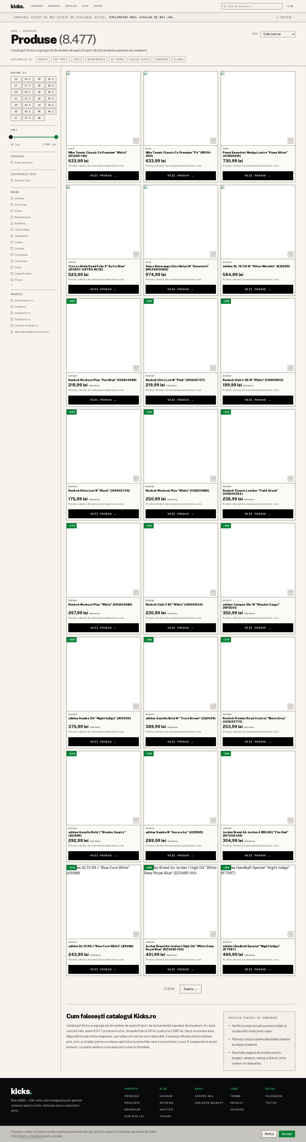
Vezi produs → (103, 175)
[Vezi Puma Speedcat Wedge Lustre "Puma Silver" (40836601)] (258, 108)
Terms (235, 1096)
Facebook (273, 1096)
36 (39, 79)
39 (16, 92)
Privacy (237, 1102)
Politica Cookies (30, 1136)
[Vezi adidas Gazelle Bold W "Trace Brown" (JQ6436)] (181, 674)
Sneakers (37, 6)
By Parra (117, 59)
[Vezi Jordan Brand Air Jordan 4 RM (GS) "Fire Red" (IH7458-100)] (258, 788)
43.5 (28, 105)
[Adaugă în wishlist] (136, 141)
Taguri (165, 1116)
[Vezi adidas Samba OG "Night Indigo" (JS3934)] (104, 674)
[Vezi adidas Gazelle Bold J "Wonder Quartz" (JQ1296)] (104, 788)
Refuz (269, 1134)
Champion (161, 59)
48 (39, 118)
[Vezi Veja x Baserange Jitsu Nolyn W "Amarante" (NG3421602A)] (181, 222)
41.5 (28, 98)
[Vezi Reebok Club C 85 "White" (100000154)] (181, 560)
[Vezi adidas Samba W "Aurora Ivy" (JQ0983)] (181, 788)
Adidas (42, 59)
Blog (85, 6)
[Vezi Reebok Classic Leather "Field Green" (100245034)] (258, 446)
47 (16, 118)
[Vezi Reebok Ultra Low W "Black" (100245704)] (104, 446)
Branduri (54, 6)
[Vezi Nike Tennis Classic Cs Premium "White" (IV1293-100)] (104, 108)
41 (16, 98)
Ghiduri (166, 1096)
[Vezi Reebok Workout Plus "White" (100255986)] (181, 446)
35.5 (28, 79)
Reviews (167, 1102)
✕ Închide (284, 17)
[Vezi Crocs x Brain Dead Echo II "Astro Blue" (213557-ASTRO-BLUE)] (104, 222)
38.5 (51, 85)
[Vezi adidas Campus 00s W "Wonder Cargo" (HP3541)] (258, 560)
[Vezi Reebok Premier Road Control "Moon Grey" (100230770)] (258, 674)
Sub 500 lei (134, 1116)
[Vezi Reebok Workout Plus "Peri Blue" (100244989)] (104, 336)
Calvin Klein (139, 59)
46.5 (51, 111)
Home (14, 31)
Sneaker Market (209, 1102)
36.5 (51, 79)
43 (16, 105)
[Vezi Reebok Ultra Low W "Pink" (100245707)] (181, 336)
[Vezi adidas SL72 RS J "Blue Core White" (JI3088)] (104, 902)
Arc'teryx (60, 59)
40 (39, 92)
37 (16, 85)
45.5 (28, 111)
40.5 (51, 92)
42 (39, 98)
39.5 (28, 92)
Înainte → (191, 989)
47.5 (28, 118)
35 (16, 79)
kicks (17, 6)
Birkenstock (96, 59)
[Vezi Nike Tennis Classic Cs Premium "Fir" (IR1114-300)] (181, 108)
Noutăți (166, 1109)
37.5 (28, 85)
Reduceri (71, 6)
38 (39, 85)
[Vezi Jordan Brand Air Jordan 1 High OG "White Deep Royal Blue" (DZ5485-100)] (181, 902)
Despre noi (204, 1096)
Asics (78, 59)
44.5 (51, 105)
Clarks (178, 59)
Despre (98, 6)
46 (39, 111)
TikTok (271, 1102)
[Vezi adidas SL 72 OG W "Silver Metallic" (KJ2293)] (258, 222)
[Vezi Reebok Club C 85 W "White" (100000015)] (258, 336)
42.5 (51, 98)
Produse (132, 1096)
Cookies (237, 1109)
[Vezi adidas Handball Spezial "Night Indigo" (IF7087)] (258, 902)
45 (16, 111)
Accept (287, 1134)
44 (39, 105)
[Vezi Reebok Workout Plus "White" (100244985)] (104, 560)
